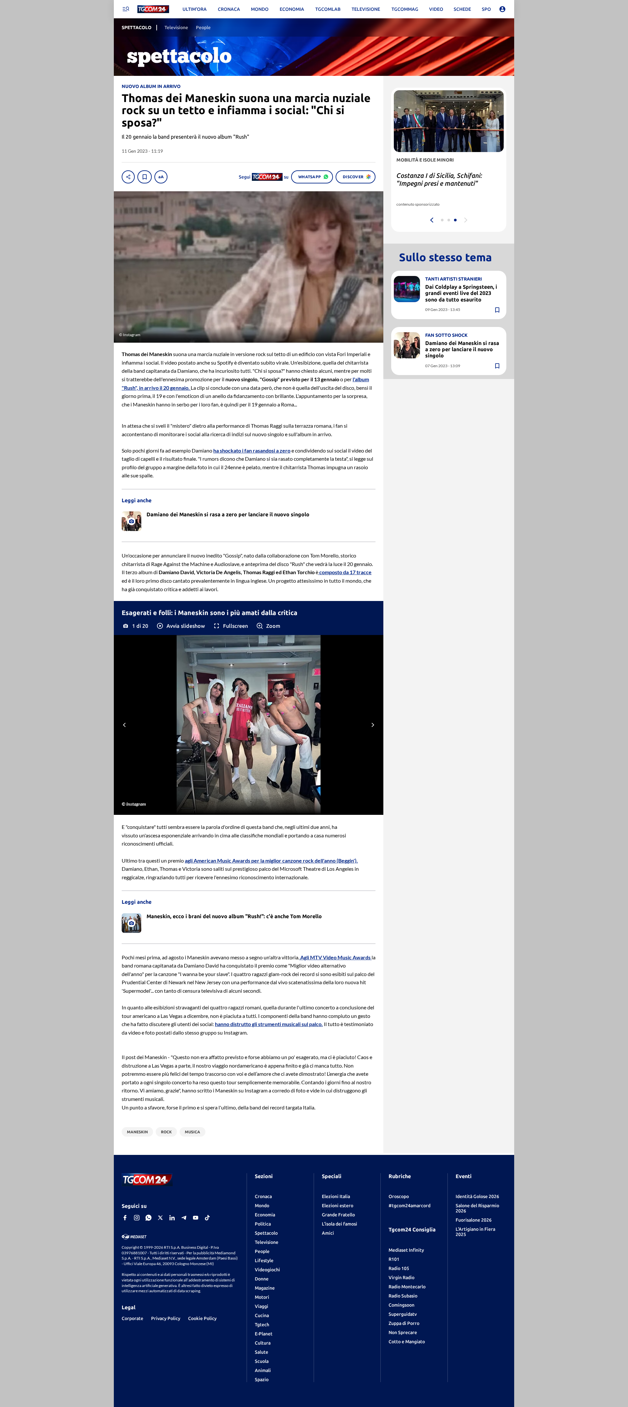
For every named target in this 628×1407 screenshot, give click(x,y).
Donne (262, 1278)
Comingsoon (401, 1305)
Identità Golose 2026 (477, 1196)
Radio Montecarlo (407, 1286)
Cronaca (263, 1196)
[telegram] (184, 1217)
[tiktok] (207, 1217)
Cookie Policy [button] (202, 1318)
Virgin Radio (401, 1277)
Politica (263, 1224)
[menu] (125, 9)
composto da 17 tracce (345, 572)
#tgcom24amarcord (409, 1205)
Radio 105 (399, 1268)
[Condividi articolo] (128, 176)
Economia (265, 1214)
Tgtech (262, 1324)
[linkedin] (172, 1217)
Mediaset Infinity (406, 1250)
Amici (328, 1233)
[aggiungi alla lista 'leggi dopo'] (144, 176)
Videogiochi (267, 1269)
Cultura (262, 1343)
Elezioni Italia (336, 1196)
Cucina (262, 1315)
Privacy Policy (165, 1318)
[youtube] (195, 1217)
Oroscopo (399, 1196)
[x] (160, 1217)
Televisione (266, 1242)
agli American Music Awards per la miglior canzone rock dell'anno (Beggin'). (271, 860)
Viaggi (261, 1306)
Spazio (262, 1379)
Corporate (132, 1318)
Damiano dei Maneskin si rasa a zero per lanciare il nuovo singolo (462, 349)
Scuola (262, 1361)
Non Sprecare (403, 1332)
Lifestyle (264, 1260)
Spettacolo (266, 1233)
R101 (394, 1259)
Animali (263, 1370)
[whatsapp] (148, 1217)
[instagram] (136, 1217)
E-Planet (263, 1333)
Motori (262, 1297)
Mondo (262, 1205)
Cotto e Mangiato (407, 1341)
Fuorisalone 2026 (474, 1220)
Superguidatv (403, 1314)
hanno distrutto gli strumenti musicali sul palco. (269, 1024)
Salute (261, 1352)
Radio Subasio (403, 1295)
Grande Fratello (338, 1214)
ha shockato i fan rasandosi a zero (251, 450)
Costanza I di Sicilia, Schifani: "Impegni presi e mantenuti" (439, 179)
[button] (180, 626)
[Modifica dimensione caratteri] (160, 176)
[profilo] (502, 9)
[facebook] (125, 1217)
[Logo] (153, 9)
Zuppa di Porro (404, 1323)
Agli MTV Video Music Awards (335, 957)
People (262, 1251)
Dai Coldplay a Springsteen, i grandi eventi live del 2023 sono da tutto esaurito (461, 293)
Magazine (265, 1288)
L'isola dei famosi (339, 1224)
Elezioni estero (337, 1205)
